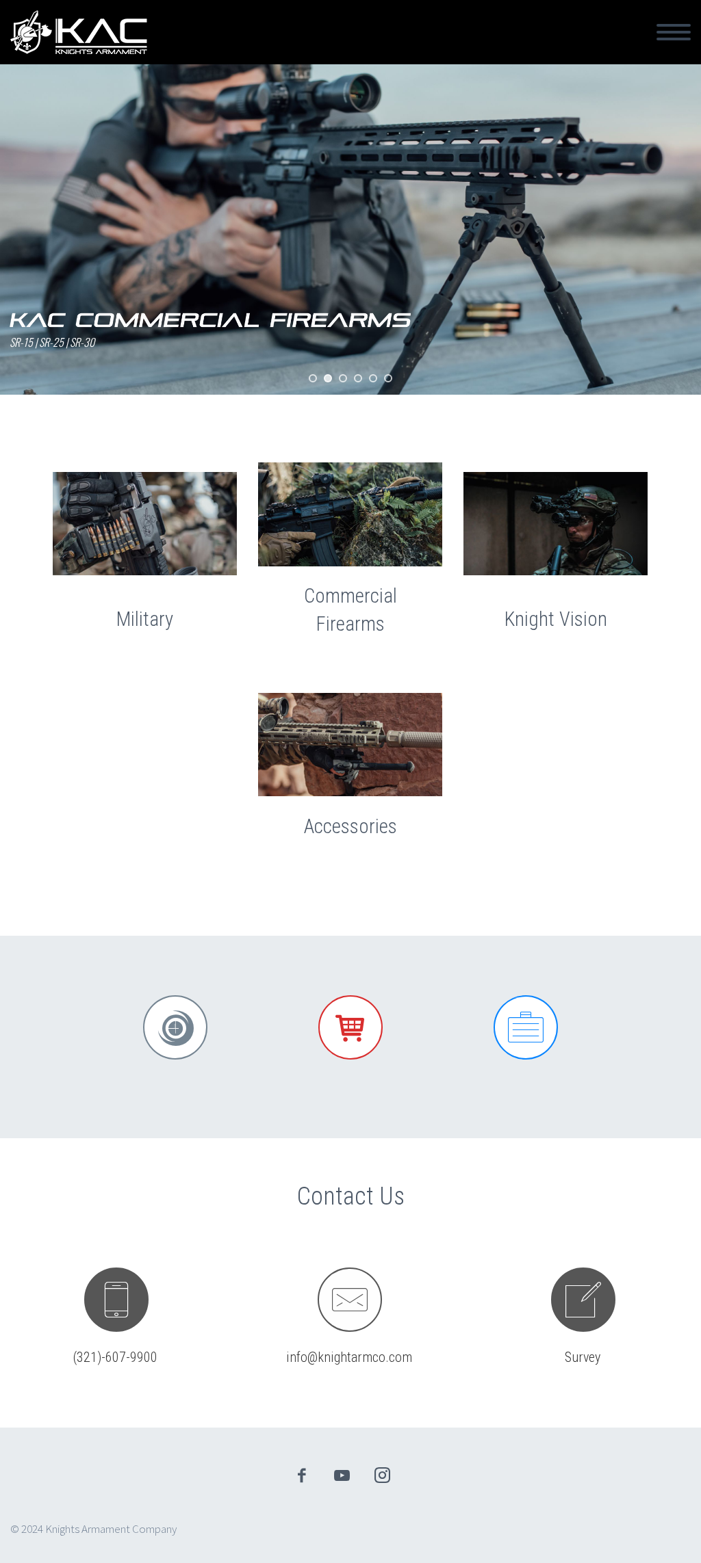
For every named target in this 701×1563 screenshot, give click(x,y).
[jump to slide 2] (328, 378)
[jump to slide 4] (358, 378)
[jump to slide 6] (388, 378)
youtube (342, 1475)
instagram (382, 1475)
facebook (302, 1475)
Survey (582, 1357)
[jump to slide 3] (343, 378)
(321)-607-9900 (115, 1357)
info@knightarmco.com (349, 1357)
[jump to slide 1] (313, 378)
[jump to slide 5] (373, 378)
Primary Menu (674, 32)
